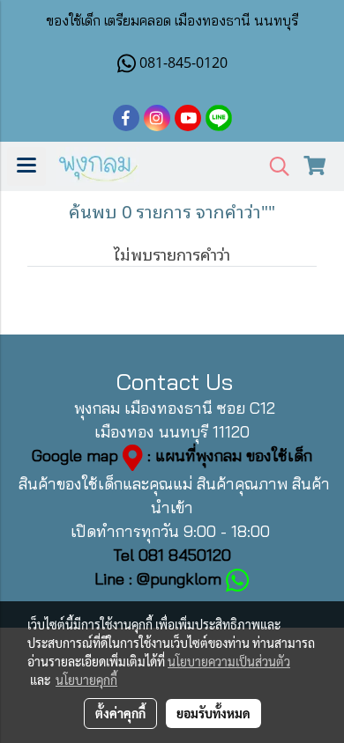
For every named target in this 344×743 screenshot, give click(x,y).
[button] (273, 167)
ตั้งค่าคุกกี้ (120, 713)
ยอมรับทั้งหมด (213, 713)
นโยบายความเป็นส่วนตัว (229, 661)
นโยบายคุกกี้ (86, 680)
